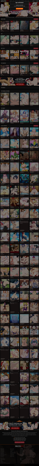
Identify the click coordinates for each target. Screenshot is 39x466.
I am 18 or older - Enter (19, 8)
